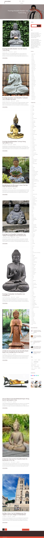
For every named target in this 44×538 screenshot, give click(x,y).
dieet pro (33, 162)
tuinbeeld (9, 237)
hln (32, 191)
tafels (32, 288)
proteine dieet (34, 268)
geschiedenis (35, 363)
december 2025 (33, 64)
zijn (32, 324)
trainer (33, 291)
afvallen (33, 114)
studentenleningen (34, 287)
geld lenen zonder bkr (34, 179)
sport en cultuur (34, 283)
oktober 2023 (33, 99)
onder (33, 251)
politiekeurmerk (34, 264)
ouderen (33, 256)
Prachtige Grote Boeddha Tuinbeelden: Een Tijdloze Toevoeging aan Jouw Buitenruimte (14, 235)
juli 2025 (32, 71)
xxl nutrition (33, 321)
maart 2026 (32, 60)
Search (39, 25)
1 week (33, 105)
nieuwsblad (33, 243)
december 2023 (33, 96)
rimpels (33, 276)
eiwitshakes (33, 167)
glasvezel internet (34, 186)
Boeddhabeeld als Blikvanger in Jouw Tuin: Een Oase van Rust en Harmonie (15, 186)
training (33, 292)
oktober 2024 (33, 83)
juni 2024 (32, 88)
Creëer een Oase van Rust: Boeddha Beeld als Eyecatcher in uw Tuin (14, 459)
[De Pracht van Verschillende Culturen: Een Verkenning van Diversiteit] (32, 336)
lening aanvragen (34, 224)
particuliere (33, 259)
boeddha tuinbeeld (5, 237)
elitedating (33, 170)
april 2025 (32, 75)
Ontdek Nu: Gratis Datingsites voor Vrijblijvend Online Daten (37, 342)
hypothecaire (33, 199)
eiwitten (32, 363)
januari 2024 (33, 95)
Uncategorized (4, 144)
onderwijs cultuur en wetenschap (36, 252)
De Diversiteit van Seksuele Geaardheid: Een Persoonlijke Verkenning (37, 331)
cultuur (33, 151)
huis (32, 195)
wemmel (33, 316)
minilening (33, 235)
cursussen (33, 155)
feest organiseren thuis (35, 174)
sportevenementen (34, 284)
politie (33, 263)
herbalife (33, 190)
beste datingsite (34, 126)
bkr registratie (33, 130)
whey (32, 317)
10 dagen (33, 106)
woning (33, 320)
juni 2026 (32, 56)
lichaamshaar (33, 231)
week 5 (33, 312)
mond (33, 239)
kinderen (33, 208)
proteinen (33, 271)
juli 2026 (32, 55)
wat (32, 309)
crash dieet (33, 146)
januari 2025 (33, 79)
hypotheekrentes (34, 204)
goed (32, 187)
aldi (32, 115)
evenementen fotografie (35, 171)
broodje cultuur (34, 139)
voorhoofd (33, 305)
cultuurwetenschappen (35, 154)
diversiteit (36, 361)
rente (32, 275)
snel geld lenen (34, 280)
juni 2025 (32, 72)
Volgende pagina (25, 529)
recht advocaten (34, 272)
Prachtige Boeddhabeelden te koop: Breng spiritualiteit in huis (14, 142)
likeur (32, 232)
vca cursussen (33, 300)
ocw (32, 247)
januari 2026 (33, 63)
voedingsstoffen (33, 369)
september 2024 (33, 84)
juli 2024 (32, 87)
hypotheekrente (34, 203)
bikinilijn (33, 127)
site (32, 279)
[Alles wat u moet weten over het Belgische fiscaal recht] (32, 352)
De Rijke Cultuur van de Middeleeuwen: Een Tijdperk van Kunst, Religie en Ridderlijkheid (14, 514)
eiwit (32, 166)
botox (33, 135)
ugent (32, 295)
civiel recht (33, 142)
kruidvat (33, 220)
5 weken (33, 110)
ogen (32, 248)
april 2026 (32, 59)
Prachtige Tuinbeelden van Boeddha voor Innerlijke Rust (13, 294)
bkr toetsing (33, 131)
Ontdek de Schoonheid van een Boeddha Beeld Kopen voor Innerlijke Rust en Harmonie (15, 351)
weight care (33, 313)
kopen (33, 215)
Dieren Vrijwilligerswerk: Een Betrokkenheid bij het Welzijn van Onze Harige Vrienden (37, 347)
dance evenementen (34, 159)
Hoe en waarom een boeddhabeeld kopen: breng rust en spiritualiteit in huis (15, 399)
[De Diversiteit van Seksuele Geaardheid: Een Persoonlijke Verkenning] (32, 331)
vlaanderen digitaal (34, 304)
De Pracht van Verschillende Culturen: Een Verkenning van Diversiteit (37, 336)
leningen (33, 228)
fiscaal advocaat (34, 175)
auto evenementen (34, 118)
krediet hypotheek (34, 219)
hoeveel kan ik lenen (34, 194)
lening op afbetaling (34, 227)
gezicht (33, 182)
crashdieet (33, 147)
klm (32, 212)
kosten (33, 216)
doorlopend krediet (34, 163)
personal (33, 260)
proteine (33, 267)
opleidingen (33, 255)
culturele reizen (34, 150)
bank (32, 119)
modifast (33, 236)
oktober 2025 (33, 67)
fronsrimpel (33, 178)
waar (32, 308)
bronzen (33, 138)
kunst (32, 366)
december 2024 (33, 80)
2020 (32, 107)
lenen (32, 223)
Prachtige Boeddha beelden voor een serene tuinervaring (14, 49)
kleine (32, 211)
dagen (33, 158)
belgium (33, 123)
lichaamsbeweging (36, 366)
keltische (33, 207)
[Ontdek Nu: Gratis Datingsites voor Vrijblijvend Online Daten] (32, 342)
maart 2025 (32, 76)
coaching (33, 143)
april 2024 (32, 91)
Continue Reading (4, 150)
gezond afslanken (34, 183)
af (32, 111)
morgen (33, 240)
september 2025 (33, 68)
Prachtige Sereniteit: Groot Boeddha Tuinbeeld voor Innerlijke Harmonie (15, 98)
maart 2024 (32, 92)
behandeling (33, 122)
